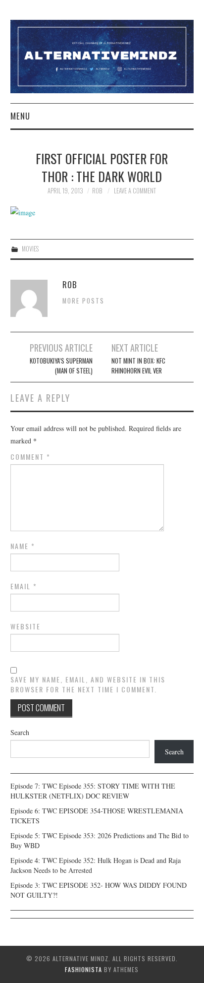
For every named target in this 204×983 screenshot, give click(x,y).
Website (25, 626)
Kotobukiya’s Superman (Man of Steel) (61, 365)
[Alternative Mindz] (102, 55)
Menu (20, 116)
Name (22, 546)
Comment (30, 457)
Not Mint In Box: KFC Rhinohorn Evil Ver (138, 365)
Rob (97, 190)
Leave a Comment (135, 190)
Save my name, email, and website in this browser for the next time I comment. (87, 684)
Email (23, 586)
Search (19, 732)
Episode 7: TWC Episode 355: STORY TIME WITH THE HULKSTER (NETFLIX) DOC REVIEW (92, 790)
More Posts (83, 301)
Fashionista (83, 969)
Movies (30, 248)
